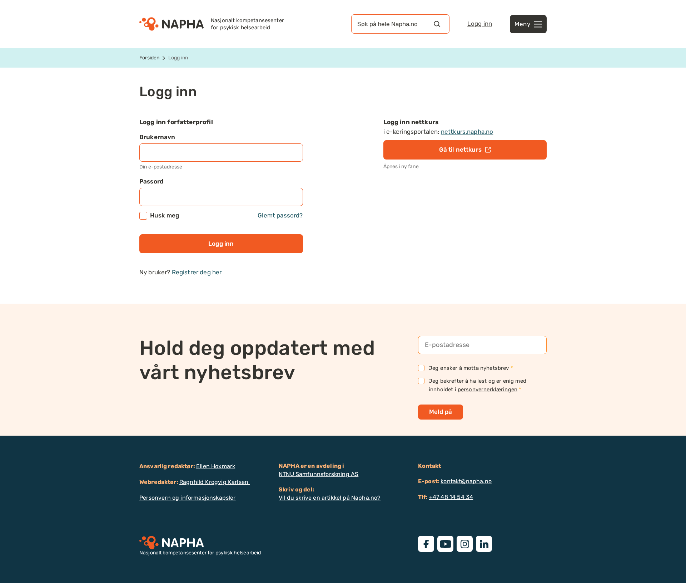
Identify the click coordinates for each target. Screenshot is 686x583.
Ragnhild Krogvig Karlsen (214, 482)
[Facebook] (427, 543)
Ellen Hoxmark (215, 466)
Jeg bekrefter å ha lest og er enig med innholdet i (477, 385)
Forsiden (149, 58)
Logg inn (479, 23)
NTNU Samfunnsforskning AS (318, 474)
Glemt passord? (280, 215)
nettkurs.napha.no (467, 131)
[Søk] (437, 24)
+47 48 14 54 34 (451, 497)
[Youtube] (447, 543)
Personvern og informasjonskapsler (187, 497)
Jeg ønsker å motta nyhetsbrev (471, 368)
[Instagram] (466, 543)
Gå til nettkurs (460, 149)
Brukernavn (157, 137)
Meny (522, 24)
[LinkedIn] (485, 543)
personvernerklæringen (487, 389)
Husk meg (226, 215)
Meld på (440, 411)
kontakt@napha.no (466, 481)
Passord (151, 181)
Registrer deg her (197, 272)
